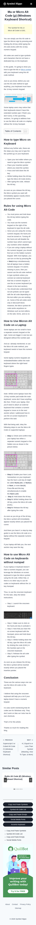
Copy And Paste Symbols (18, 804)
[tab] (14, 789)
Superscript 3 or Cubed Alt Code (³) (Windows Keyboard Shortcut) (9, 747)
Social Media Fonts (18, 819)
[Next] (30, 780)
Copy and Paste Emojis (18, 814)
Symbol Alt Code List (18, 809)
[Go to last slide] (5, 780)
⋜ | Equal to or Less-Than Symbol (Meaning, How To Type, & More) (26, 747)
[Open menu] (31, 3)
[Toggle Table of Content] (24, 131)
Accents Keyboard (18, 824)
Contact (15, 904)
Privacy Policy (25, 904)
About (7, 904)
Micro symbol (26, 70)
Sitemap (18, 908)
